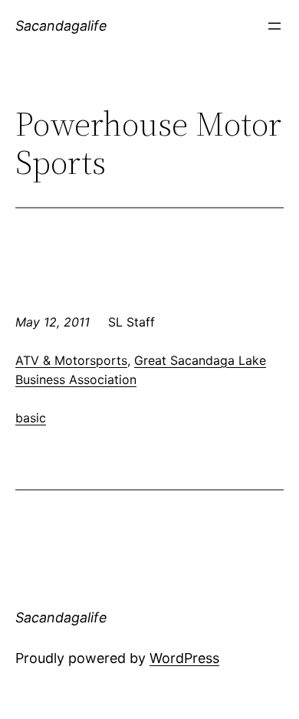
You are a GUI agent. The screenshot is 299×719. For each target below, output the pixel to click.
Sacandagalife (61, 26)
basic (30, 417)
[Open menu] (274, 26)
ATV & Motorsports (71, 360)
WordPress (184, 658)
